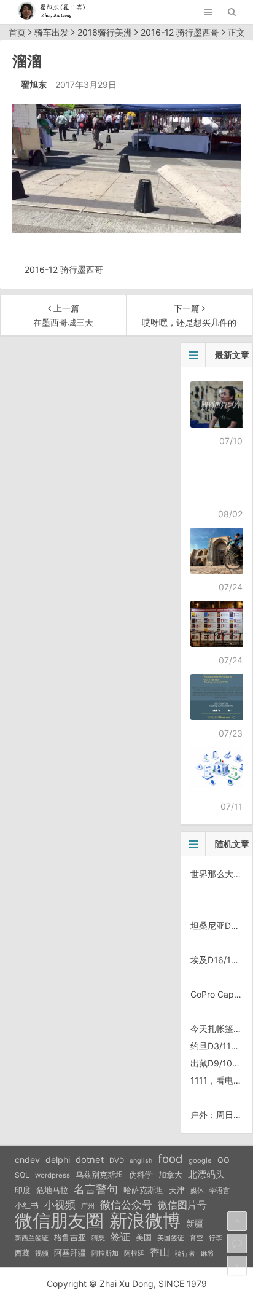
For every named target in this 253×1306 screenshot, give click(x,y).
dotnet (90, 1159)
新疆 (194, 1224)
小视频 (60, 1204)
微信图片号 (182, 1205)
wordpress (52, 1175)
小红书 (27, 1205)
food (170, 1158)
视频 (42, 1253)
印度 (23, 1190)
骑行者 (185, 1253)
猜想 (98, 1238)
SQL (22, 1174)
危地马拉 (52, 1190)
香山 (159, 1252)
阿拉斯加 (105, 1253)
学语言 (219, 1190)
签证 (120, 1237)
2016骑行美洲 (104, 32)
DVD (116, 1160)
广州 (88, 1206)
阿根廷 (134, 1253)
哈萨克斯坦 (143, 1190)
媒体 (197, 1191)
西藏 (22, 1252)
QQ (223, 1160)
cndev (27, 1159)
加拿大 (170, 1174)
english (141, 1161)
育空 (196, 1238)
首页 (17, 32)
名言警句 (96, 1189)
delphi (57, 1159)
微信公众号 (126, 1204)
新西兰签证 (32, 1238)
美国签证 (170, 1238)
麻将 (207, 1253)
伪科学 (141, 1174)
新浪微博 (145, 1220)
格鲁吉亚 (70, 1237)
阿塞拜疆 (70, 1252)
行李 (215, 1238)
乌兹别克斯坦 (99, 1174)
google (200, 1160)
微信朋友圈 (59, 1220)
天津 (177, 1190)
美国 (144, 1237)
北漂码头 (206, 1174)
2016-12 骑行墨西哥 (180, 32)
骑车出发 (51, 32)
